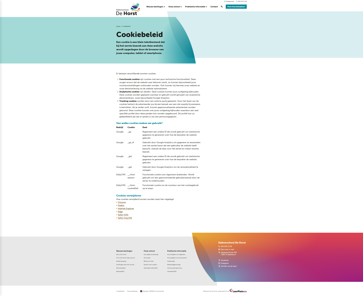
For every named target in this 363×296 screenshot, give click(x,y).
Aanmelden (120, 271)
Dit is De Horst (121, 254)
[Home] (128, 9)
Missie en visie (149, 261)
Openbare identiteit (151, 268)
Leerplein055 (171, 271)
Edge (120, 211)
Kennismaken (121, 268)
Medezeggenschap (173, 264)
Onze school (149, 251)
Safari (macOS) (125, 218)
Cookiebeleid (120, 291)
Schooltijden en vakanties (176, 254)
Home (118, 26)
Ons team (147, 258)
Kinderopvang (121, 261)
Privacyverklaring (132, 291)
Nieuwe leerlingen (124, 251)
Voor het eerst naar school (125, 258)
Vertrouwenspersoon (174, 268)
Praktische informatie (176, 251)
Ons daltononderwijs (151, 254)
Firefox (121, 205)
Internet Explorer (126, 208)
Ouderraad (171, 261)
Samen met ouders (150, 264)
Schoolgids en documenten (177, 258)
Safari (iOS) (123, 215)
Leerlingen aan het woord (125, 264)
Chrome (122, 202)
